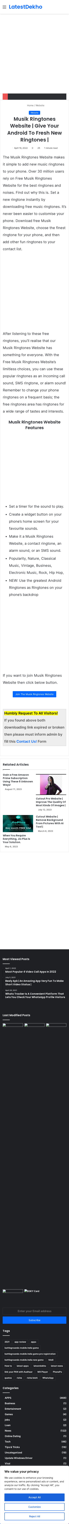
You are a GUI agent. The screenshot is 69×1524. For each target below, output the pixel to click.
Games (9, 1414)
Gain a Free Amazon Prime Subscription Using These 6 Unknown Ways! (18, 780)
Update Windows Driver (18, 1458)
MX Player (43, 1371)
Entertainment (13, 1408)
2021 (7, 1341)
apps (33, 1341)
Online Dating (13, 1436)
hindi (50, 1359)
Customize (34, 1506)
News (8, 1430)
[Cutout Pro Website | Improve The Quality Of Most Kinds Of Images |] (51, 784)
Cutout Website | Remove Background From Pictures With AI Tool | (50, 821)
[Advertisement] (34, 57)
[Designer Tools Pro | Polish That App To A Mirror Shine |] (13, 1030)
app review (20, 1341)
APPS (8, 1397)
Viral (7, 1463)
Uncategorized (13, 1452)
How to (8, 1365)
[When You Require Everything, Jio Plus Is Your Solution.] (18, 823)
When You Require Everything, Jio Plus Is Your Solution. (16, 839)
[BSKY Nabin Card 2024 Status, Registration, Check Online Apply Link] (34, 1295)
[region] (34, 1495)
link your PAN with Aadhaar (19, 1371)
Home (30, 105)
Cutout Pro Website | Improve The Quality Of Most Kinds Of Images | (51, 802)
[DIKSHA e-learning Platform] (13, 1295)
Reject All (34, 1516)
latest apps (23, 1365)
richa (19, 1377)
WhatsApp (48, 1377)
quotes (8, 1377)
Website (40, 105)
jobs (7, 1419)
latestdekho (40, 1365)
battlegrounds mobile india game (22, 1347)
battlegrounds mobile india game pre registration (30, 1353)
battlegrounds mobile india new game (24, 1359)
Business (10, 1403)
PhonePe (57, 1371)
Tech (7, 1441)
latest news (57, 1365)
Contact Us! (27, 741)
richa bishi (32, 1377)
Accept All (34, 1497)
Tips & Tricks (12, 1447)
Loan (7, 1425)
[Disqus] (34, 899)
